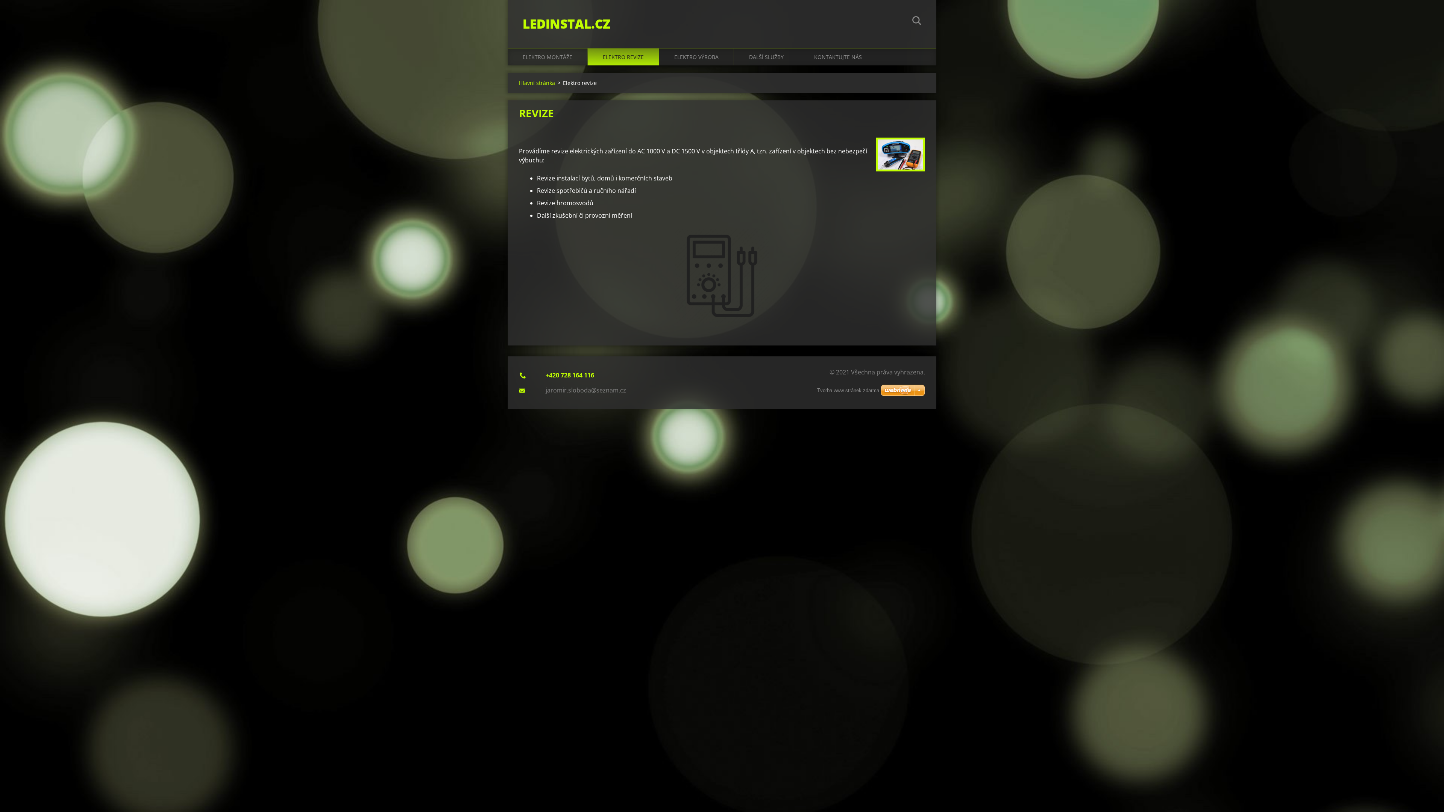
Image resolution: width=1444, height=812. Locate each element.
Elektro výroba (696, 57)
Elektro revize (623, 57)
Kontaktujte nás (838, 57)
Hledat (916, 22)
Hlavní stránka (537, 82)
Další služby (766, 57)
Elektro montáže (547, 57)
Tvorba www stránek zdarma (848, 390)
